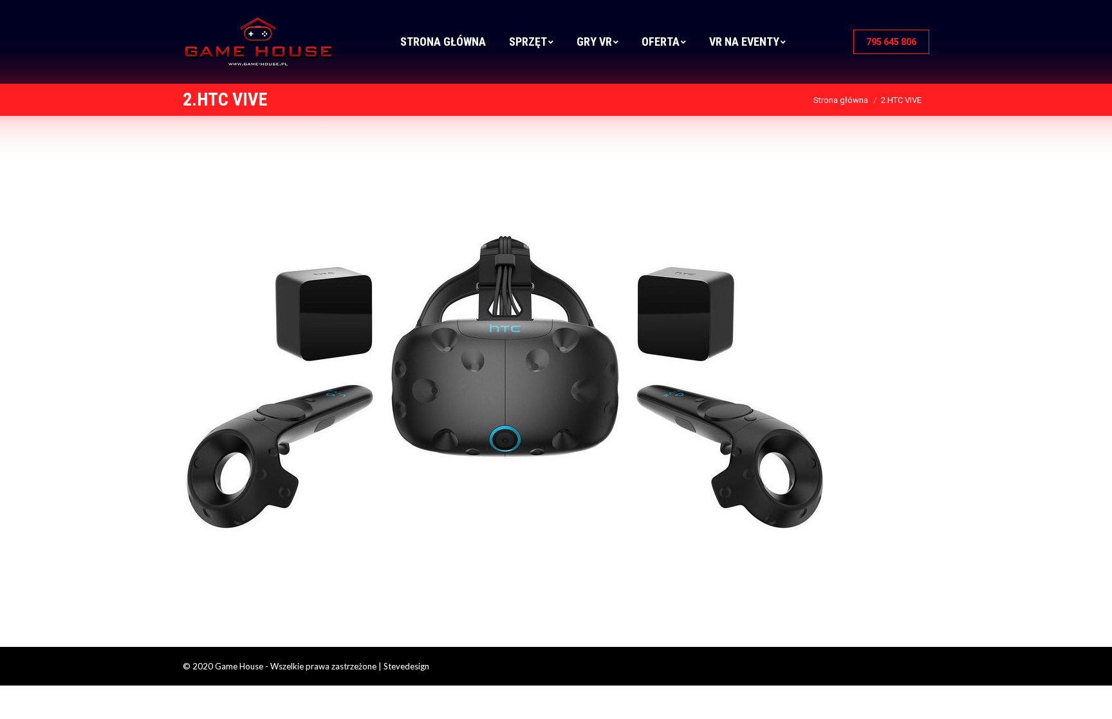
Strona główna (840, 100)
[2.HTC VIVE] (556, 378)
